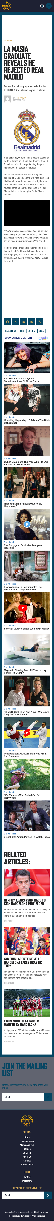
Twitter (27, 1177)
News (27, 1137)
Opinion (27, 1149)
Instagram (27, 1180)
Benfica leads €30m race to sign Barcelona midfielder (25, 902)
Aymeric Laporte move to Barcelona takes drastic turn (23, 962)
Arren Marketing (38, 1216)
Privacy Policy (27, 1164)
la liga (31, 330)
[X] (15, 321)
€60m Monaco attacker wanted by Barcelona (21, 1023)
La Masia (8, 40)
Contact (27, 1160)
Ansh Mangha (21, 98)
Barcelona (10, 330)
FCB (22, 330)
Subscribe (48, 1097)
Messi (41, 330)
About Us (27, 1156)
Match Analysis (27, 1145)
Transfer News (27, 1141)
